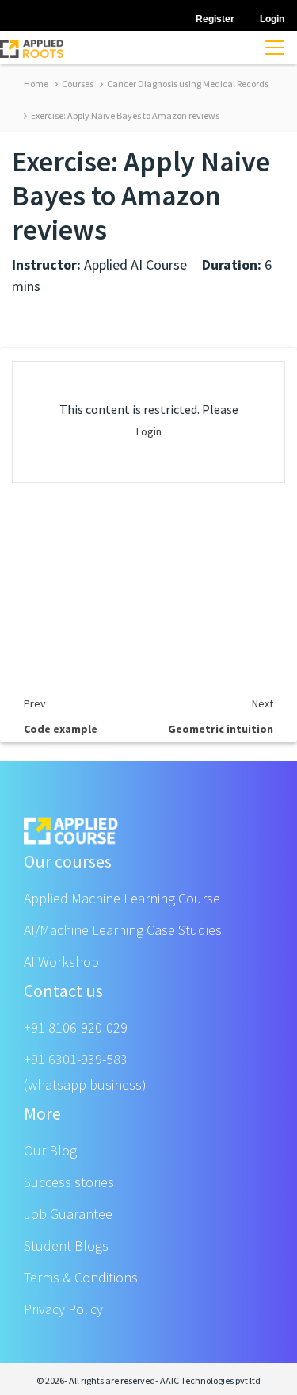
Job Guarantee (68, 1214)
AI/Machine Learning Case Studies (123, 930)
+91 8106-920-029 (76, 1027)
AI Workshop (61, 961)
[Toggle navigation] (275, 47)
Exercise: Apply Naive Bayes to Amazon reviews (124, 115)
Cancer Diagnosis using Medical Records (186, 84)
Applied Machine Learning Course (122, 898)
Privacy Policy (63, 1309)
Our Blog (50, 1150)
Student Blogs (66, 1245)
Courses (76, 84)
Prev (35, 703)
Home (36, 84)
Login (149, 431)
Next (262, 703)
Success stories (69, 1182)
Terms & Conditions (81, 1277)
